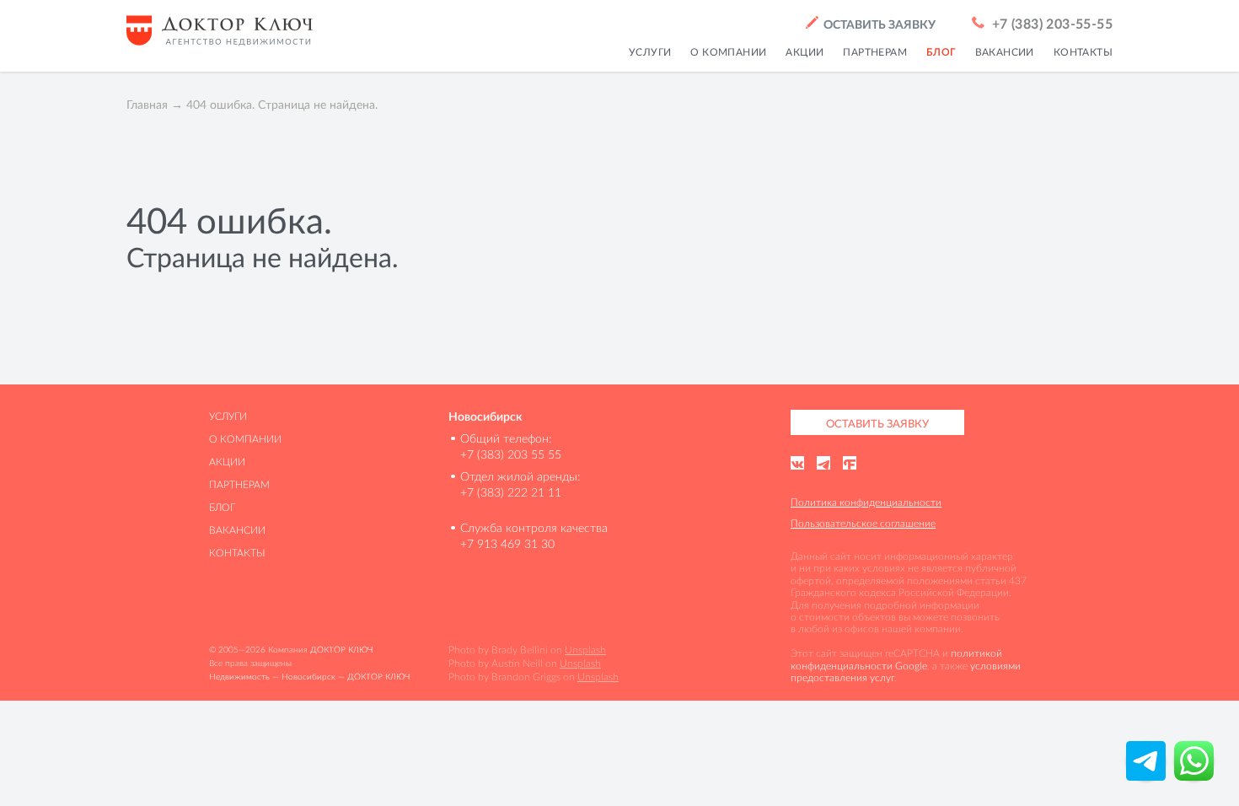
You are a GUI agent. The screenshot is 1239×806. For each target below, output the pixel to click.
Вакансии (1004, 52)
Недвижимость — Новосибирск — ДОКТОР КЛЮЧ (309, 676)
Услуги (650, 52)
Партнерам (875, 52)
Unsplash (585, 649)
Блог (941, 52)
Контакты (1083, 52)
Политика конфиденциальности (866, 502)
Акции (804, 52)
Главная (147, 104)
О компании (728, 52)
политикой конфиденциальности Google (896, 658)
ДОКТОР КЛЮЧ (341, 649)
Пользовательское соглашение (863, 523)
